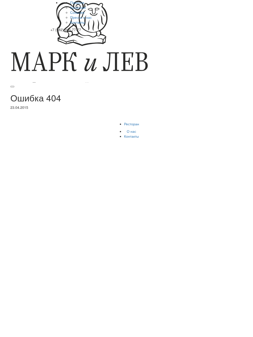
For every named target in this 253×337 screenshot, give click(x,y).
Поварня (77, 2)
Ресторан (131, 123)
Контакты (77, 22)
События (77, 12)
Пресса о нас (81, 17)
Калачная (78, 7)
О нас (131, 131)
